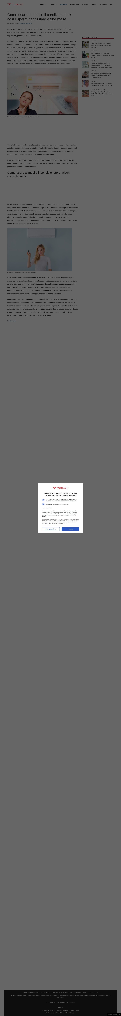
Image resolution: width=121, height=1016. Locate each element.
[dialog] (60, 508)
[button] (60, 508)
